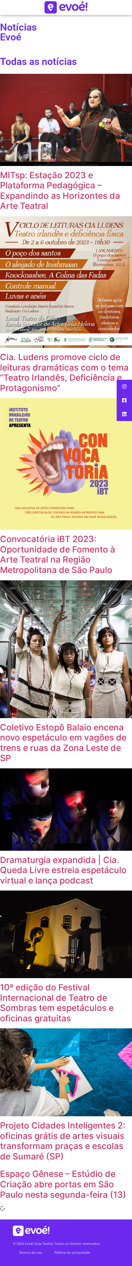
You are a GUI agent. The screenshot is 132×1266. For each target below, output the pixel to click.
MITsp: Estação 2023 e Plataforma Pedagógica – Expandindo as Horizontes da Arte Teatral (60, 190)
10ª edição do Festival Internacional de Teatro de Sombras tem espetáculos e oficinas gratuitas (57, 1002)
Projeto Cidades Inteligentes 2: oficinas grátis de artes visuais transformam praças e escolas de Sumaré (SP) (62, 1141)
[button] (124, 387)
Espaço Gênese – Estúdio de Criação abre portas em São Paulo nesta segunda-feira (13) (63, 1184)
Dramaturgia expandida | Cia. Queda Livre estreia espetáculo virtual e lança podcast (63, 870)
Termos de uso (30, 1253)
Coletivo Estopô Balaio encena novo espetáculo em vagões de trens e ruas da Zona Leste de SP (63, 742)
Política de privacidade (72, 1253)
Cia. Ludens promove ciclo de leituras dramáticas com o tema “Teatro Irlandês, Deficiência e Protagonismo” (64, 372)
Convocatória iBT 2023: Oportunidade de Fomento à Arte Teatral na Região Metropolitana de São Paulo (57, 554)
